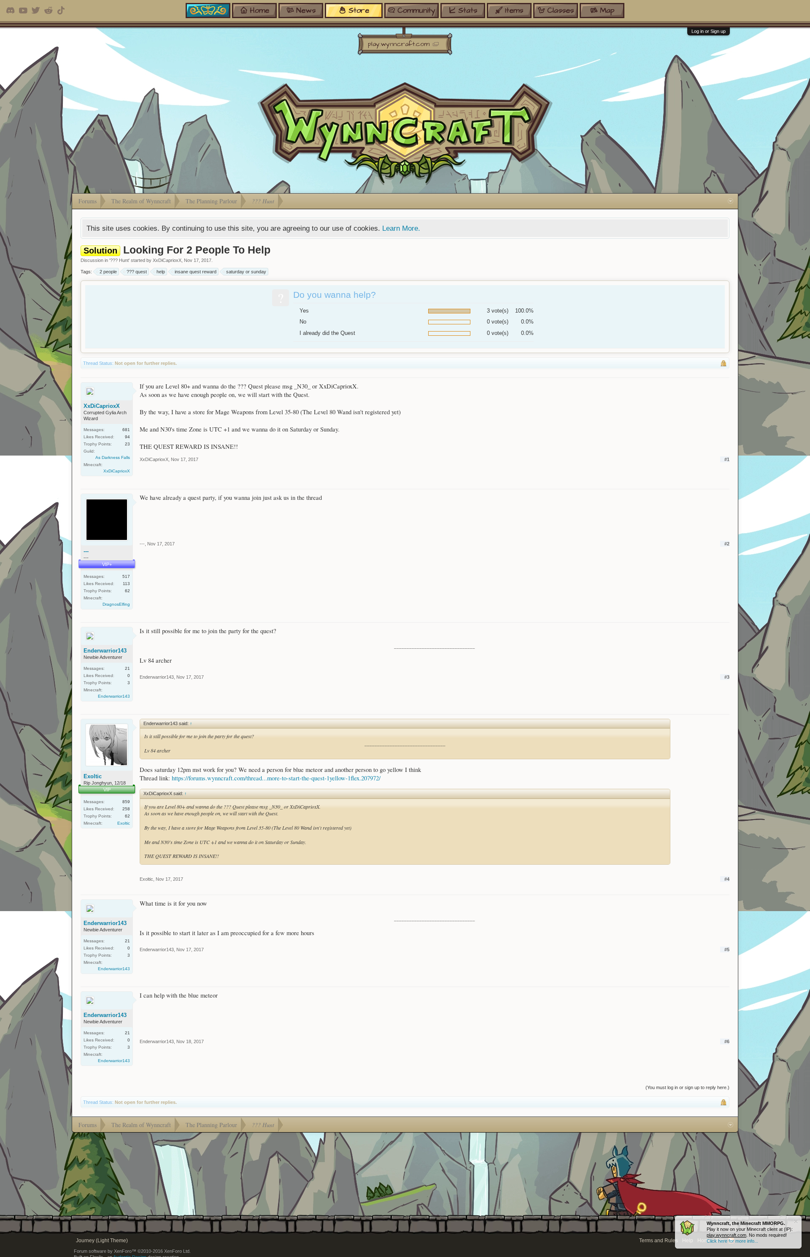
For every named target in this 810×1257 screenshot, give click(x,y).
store (358, 10)
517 (126, 576)
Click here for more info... (732, 1241)
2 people (108, 271)
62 (127, 590)
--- (86, 551)
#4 (726, 879)
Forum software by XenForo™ (132, 1251)
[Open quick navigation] (730, 201)
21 (127, 668)
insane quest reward (195, 271)
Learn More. (401, 228)
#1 (726, 459)
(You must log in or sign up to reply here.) (687, 1087)
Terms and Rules (658, 1241)
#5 (726, 949)
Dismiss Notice (796, 1221)
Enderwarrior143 (105, 650)
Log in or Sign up (708, 31)
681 (126, 429)
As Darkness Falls (112, 457)
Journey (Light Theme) (102, 1241)
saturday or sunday (246, 271)
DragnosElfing (116, 604)
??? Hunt (119, 260)
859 (126, 801)
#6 (726, 1041)
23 (127, 444)
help (161, 271)
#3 (726, 677)
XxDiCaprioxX (167, 260)
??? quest (137, 271)
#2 (726, 543)
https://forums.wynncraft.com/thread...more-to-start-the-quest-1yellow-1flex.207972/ (276, 778)
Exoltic (93, 776)
